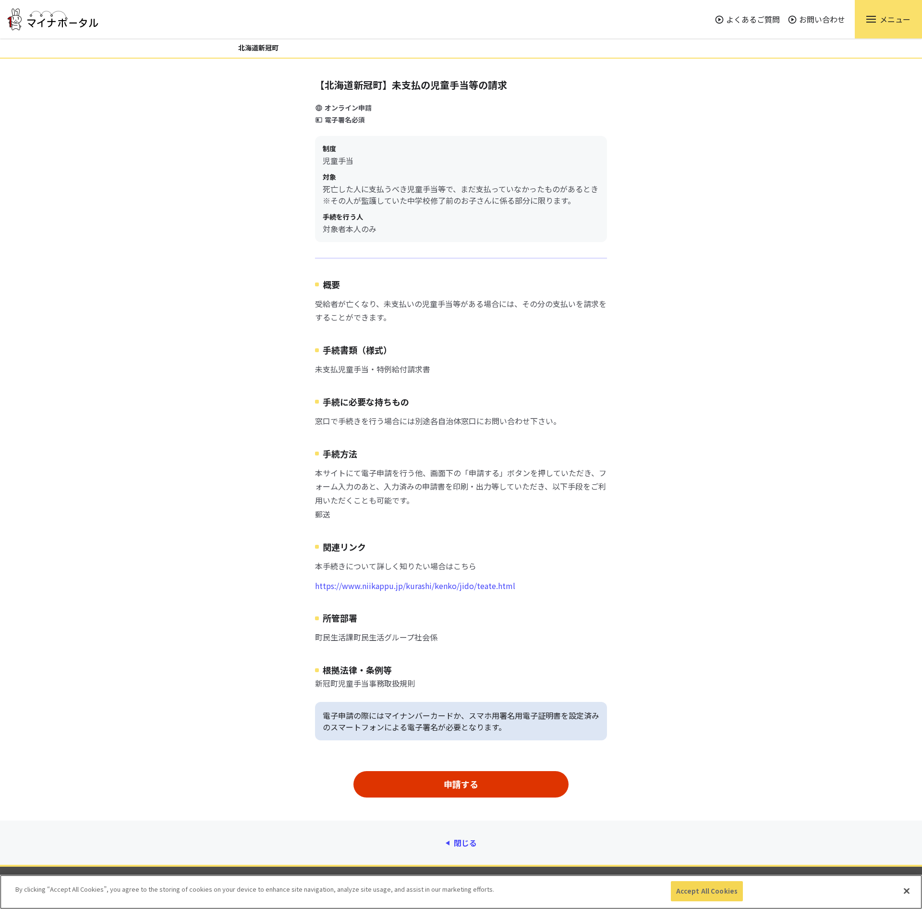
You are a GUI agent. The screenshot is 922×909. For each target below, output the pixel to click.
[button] (888, 19)
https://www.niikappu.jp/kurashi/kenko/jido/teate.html (415, 585)
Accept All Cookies (707, 891)
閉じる (465, 842)
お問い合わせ (822, 19)
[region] (461, 892)
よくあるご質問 (753, 19)
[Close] (906, 890)
